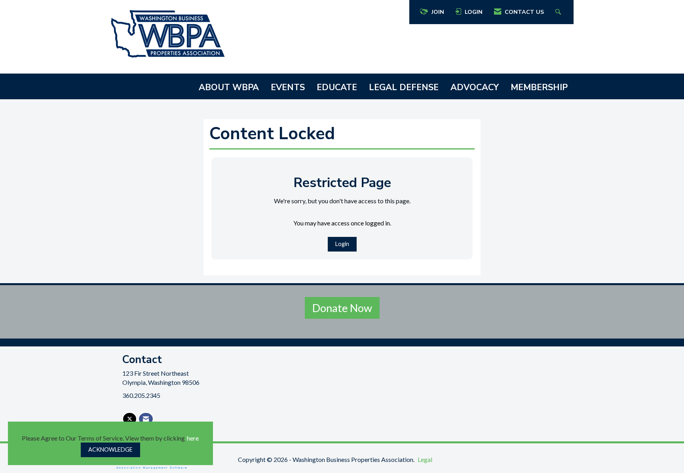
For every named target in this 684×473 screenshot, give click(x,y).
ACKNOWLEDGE (110, 449)
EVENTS (288, 87)
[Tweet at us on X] (129, 419)
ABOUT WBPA (229, 87)
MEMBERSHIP (539, 87)
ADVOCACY (474, 87)
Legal (425, 459)
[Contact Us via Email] (146, 419)
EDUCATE (337, 87)
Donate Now (342, 307)
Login (342, 243)
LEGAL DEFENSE (404, 87)
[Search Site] (559, 12)
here (193, 438)
